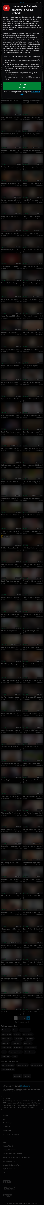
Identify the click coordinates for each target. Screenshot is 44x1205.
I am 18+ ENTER (22, 86)
